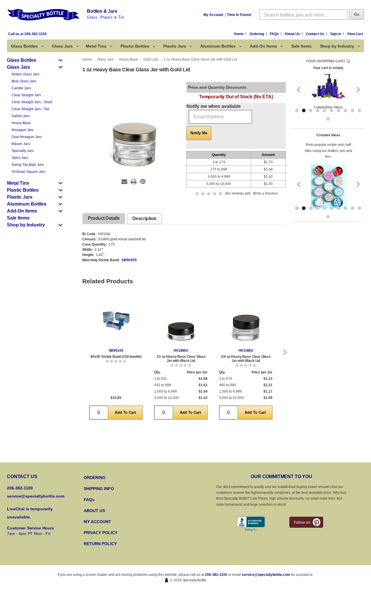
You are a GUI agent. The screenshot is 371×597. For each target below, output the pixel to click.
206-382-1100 (216, 575)
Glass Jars (62, 46)
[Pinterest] (143, 181)
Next (285, 352)
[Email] (124, 181)
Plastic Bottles (135, 46)
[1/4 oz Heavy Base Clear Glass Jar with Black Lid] (246, 321)
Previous (77, 352)
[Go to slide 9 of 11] (352, 110)
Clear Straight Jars (26, 95)
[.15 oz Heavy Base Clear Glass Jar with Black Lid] (181, 321)
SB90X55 (129, 260)
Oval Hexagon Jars (27, 137)
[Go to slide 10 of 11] (359, 110)
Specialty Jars (23, 151)
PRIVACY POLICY (100, 532)
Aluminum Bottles (218, 46)
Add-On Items (263, 46)
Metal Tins (96, 46)
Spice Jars (20, 158)
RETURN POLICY (100, 543)
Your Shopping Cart (325, 61)
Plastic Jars (174, 46)
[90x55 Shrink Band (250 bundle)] (116, 321)
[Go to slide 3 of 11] (310, 110)
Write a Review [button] (265, 193)
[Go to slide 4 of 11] (317, 110)
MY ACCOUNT (97, 521)
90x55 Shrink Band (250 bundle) (115, 357)
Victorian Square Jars (29, 172)
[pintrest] (306, 522)
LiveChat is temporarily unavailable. (30, 513)
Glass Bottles (24, 46)
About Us (293, 34)
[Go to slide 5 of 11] (324, 110)
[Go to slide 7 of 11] (338, 110)
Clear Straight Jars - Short (32, 102)
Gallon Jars (21, 116)
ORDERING (95, 477)
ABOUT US (94, 510)
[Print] (134, 181)
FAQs (275, 34)
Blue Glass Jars (24, 81)
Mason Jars (21, 144)
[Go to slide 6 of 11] (331, 110)
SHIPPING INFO (99, 488)
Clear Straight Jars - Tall (30, 109)
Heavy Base (21, 123)
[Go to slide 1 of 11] (297, 110)
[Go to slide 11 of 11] (328, 119)
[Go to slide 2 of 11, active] (303, 110)
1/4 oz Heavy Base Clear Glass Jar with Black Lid (245, 359)
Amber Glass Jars (25, 74)
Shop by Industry (337, 46)
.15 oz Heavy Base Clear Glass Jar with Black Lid (180, 359)
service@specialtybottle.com (35, 496)
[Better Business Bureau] (250, 524)
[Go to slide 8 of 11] (345, 110)
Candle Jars (21, 88)
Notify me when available (213, 106)
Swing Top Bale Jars (28, 165)
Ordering (257, 34)
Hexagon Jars (23, 130)
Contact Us (315, 34)
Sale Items (301, 46)
